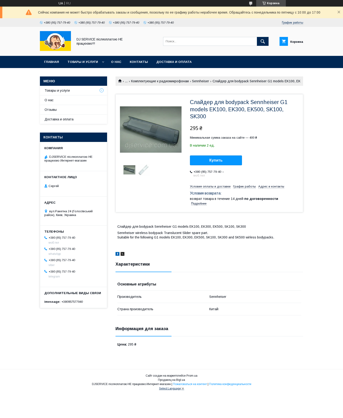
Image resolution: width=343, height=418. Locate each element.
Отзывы (51, 110)
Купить (216, 160)
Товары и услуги (82, 62)
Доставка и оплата (174, 62)
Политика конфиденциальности (230, 384)
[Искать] (263, 41)
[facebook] (117, 254)
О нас (116, 62)
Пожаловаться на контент (190, 384)
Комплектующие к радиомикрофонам (160, 81)
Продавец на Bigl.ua (171, 380)
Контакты (139, 62)
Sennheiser (200, 81)
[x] (122, 254)
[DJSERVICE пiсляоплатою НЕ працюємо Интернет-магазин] (55, 50)
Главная (51, 62)
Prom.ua (191, 375)
